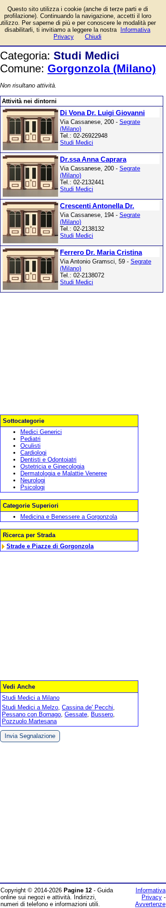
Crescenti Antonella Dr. (97, 206)
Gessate (76, 714)
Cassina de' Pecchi (87, 707)
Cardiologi (33, 452)
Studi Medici (76, 142)
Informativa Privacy (151, 894)
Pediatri (30, 438)
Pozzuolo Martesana (29, 721)
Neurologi (32, 480)
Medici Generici (41, 431)
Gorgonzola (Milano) (101, 68)
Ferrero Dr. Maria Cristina (101, 252)
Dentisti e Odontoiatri (48, 459)
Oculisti (30, 445)
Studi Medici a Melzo (30, 707)
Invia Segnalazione (30, 735)
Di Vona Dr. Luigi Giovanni (102, 113)
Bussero (102, 714)
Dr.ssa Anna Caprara (93, 159)
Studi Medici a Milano (30, 697)
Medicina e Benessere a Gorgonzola (68, 516)
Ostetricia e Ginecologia (52, 466)
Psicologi (32, 487)
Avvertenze (150, 904)
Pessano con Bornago (31, 714)
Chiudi (93, 36)
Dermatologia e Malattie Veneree (63, 473)
